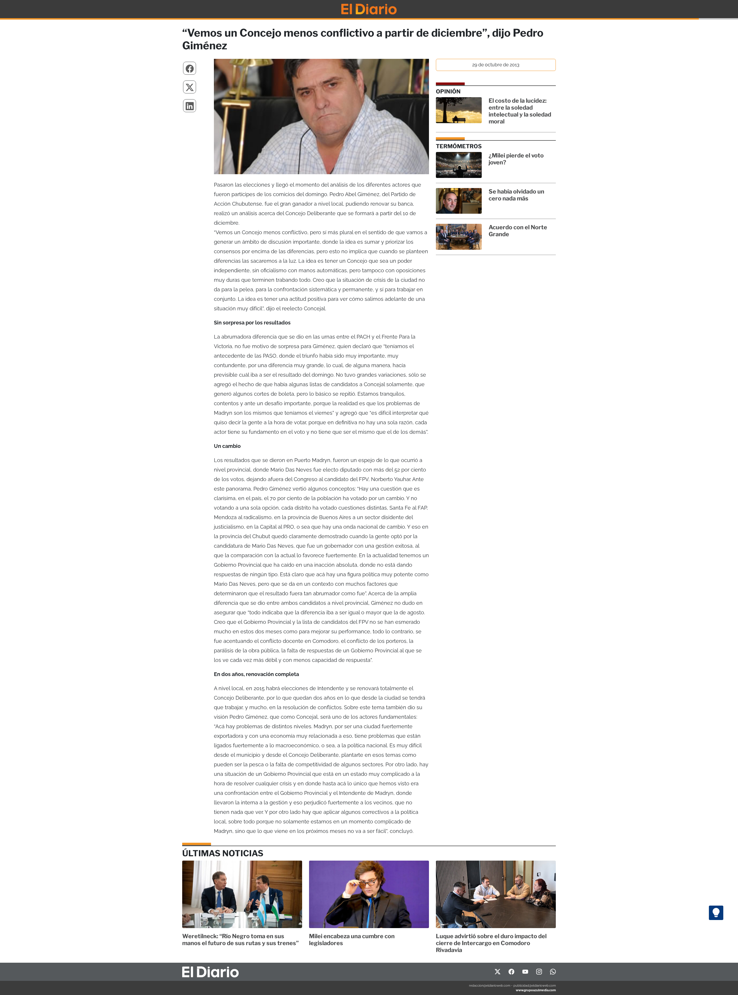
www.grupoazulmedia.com (536, 990)
